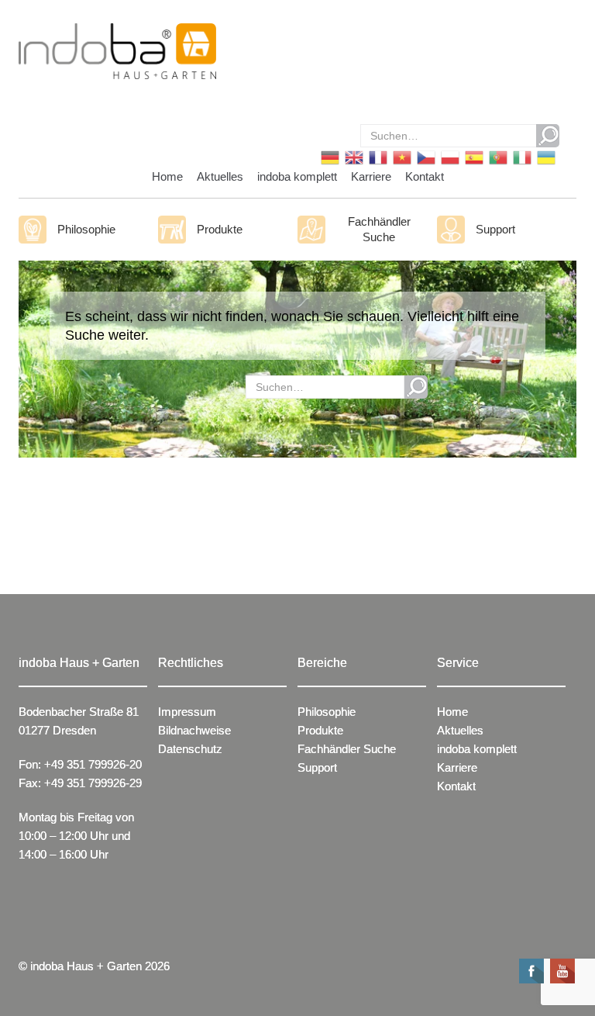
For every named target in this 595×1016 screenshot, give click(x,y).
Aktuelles (220, 176)
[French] (377, 156)
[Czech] (425, 156)
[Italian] (521, 156)
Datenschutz (190, 748)
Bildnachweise (194, 730)
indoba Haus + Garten (86, 966)
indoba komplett (297, 176)
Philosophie (86, 229)
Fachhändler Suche (379, 229)
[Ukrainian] (545, 156)
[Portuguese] (497, 156)
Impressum (187, 711)
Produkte (219, 229)
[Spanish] (473, 156)
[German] (329, 156)
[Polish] (449, 156)
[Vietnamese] (401, 156)
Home (167, 176)
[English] (353, 156)
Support (495, 229)
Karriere (371, 176)
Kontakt (424, 176)
